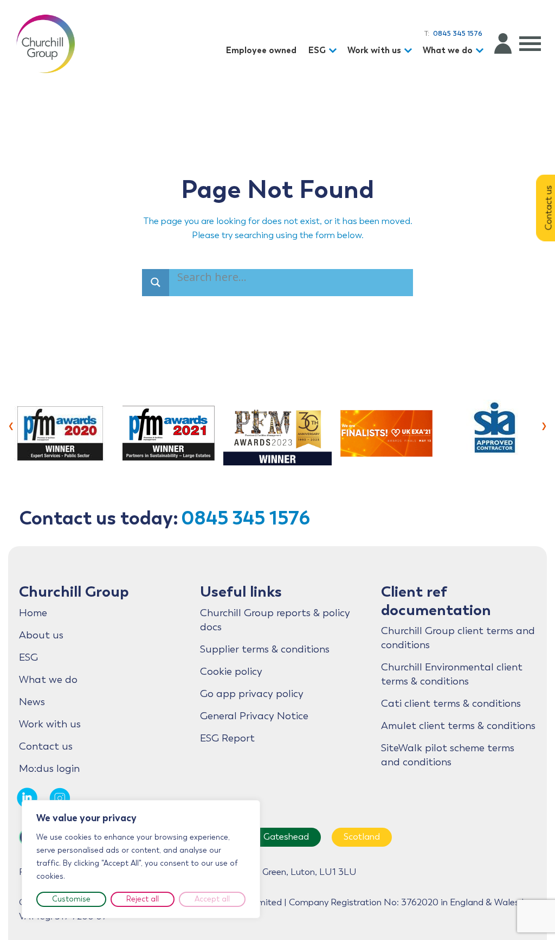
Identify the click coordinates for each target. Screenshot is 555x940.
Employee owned (261, 50)
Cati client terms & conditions (451, 703)
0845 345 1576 (245, 517)
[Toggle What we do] (481, 51)
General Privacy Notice (254, 716)
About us (41, 635)
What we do (448, 50)
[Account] (503, 43)
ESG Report (227, 738)
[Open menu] (530, 43)
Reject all (142, 899)
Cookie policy (231, 671)
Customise (71, 899)
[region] (141, 859)
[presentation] (11, 425)
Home (33, 613)
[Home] (45, 43)
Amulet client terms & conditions (458, 726)
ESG (317, 50)
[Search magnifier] (155, 282)
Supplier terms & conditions (265, 649)
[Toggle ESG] (334, 51)
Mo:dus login (49, 769)
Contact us (46, 746)
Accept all (212, 899)
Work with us (374, 50)
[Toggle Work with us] (409, 51)
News (32, 702)
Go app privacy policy (252, 694)
